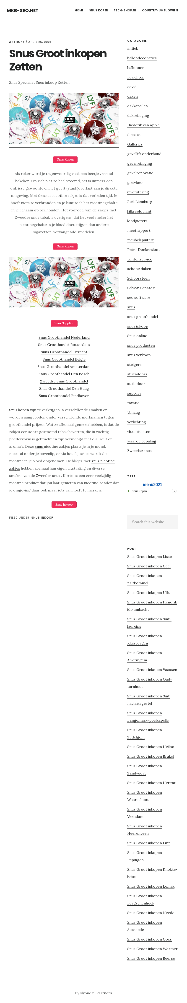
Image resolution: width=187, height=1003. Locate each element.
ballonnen (135, 67)
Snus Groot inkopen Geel (149, 566)
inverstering (138, 192)
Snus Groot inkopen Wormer (152, 948)
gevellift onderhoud (144, 153)
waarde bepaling (141, 441)
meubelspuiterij (140, 240)
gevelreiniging (139, 163)
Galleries (135, 144)
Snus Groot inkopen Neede (150, 912)
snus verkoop (139, 355)
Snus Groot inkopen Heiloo (150, 746)
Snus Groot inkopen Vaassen (152, 669)
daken (132, 96)
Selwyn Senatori (141, 288)
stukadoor (136, 383)
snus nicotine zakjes (60, 195)
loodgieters (137, 220)
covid (132, 86)
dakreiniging (138, 115)
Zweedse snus (48, 475)
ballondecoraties (142, 58)
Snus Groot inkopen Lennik (150, 886)
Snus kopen (19, 410)
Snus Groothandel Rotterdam (64, 344)
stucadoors (137, 374)
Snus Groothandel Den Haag (64, 388)
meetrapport (139, 230)
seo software (138, 297)
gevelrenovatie (140, 173)
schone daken (139, 268)
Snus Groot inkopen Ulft (148, 592)
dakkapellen (137, 106)
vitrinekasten (138, 431)
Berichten (135, 77)
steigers (134, 364)
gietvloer (135, 182)
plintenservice (139, 259)
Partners (104, 993)
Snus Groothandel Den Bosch (64, 374)
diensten (135, 134)
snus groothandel (142, 316)
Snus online (137, 335)
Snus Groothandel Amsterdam (64, 366)
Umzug (133, 412)
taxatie (133, 402)
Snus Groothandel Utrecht (64, 352)
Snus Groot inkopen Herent (151, 782)
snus (39, 446)
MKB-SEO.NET (23, 10)
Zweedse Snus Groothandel (64, 381)
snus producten (141, 345)
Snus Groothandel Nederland (64, 337)
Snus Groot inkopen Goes (149, 939)
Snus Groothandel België (64, 359)
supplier (134, 393)
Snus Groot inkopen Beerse (151, 958)
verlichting (136, 422)
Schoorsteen (138, 278)
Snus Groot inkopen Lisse (149, 556)
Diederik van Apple (143, 125)
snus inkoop (42, 518)
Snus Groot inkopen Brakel (150, 756)
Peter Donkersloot (143, 249)
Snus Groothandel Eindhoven (64, 395)
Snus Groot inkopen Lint (148, 843)
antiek (132, 48)
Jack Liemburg (139, 201)
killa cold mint (139, 211)
